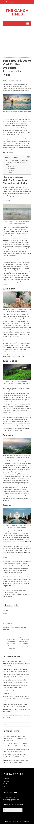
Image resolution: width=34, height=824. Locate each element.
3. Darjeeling (11, 168)
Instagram (19, 594)
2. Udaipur (11, 166)
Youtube (5, 784)
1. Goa (7, 164)
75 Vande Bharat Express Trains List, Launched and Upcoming (24, 641)
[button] (27, 157)
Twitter (13, 594)
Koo (26, 594)
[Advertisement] (17, 41)
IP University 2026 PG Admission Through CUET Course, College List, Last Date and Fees (16, 698)
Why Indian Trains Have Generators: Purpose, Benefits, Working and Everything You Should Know (16, 663)
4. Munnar (11, 170)
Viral (18, 821)
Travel (10, 623)
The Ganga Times (17, 12)
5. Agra (10, 172)
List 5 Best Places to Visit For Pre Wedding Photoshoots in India (18, 161)
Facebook (7, 594)
